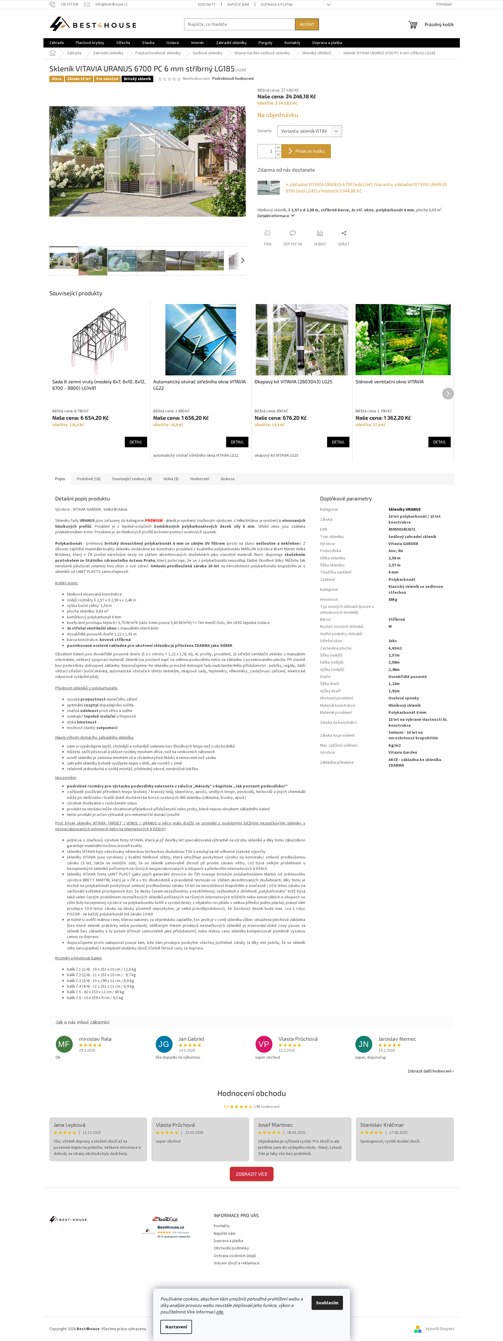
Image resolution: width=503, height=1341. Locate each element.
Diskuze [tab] (228, 479)
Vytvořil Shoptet (439, 1329)
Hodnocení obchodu (251, 1092)
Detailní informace (273, 216)
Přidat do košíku (310, 151)
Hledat (307, 24)
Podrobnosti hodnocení (233, 79)
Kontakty (207, 4)
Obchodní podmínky (231, 1248)
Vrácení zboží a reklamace (237, 1263)
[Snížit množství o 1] (278, 154)
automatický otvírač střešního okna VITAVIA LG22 (195, 455)
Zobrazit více (252, 1174)
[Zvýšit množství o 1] (278, 147)
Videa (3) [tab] (171, 479)
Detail (135, 441)
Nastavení (176, 1327)
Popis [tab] (60, 479)
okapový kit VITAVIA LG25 (276, 455)
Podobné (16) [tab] (88, 479)
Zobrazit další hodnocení (429, 1071)
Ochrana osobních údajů (235, 1256)
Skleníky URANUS (404, 509)
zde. (220, 1312)
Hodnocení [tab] (199, 479)
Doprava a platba (277, 4)
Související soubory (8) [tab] (132, 479)
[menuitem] (56, 43)
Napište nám (238, 4)
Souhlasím (327, 1303)
